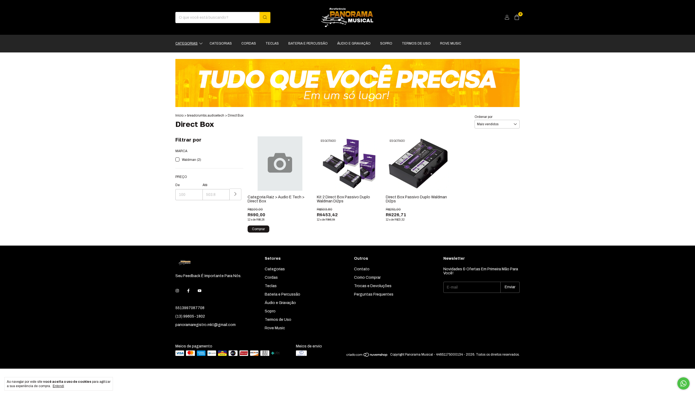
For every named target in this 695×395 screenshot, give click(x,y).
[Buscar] (265, 17)
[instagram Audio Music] (177, 291)
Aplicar (235, 194)
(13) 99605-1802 (190, 316)
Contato (361, 269)
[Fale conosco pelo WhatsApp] (683, 383)
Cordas (248, 43)
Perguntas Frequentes (373, 294)
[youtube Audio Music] (199, 291)
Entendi (58, 386)
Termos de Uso (416, 43)
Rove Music (450, 43)
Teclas (272, 43)
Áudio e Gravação (354, 43)
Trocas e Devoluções (372, 286)
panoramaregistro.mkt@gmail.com (205, 325)
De (177, 185)
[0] (517, 17)
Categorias (186, 43)
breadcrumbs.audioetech (205, 115)
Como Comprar (367, 277)
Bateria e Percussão (308, 43)
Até (205, 185)
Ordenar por (483, 117)
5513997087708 (189, 308)
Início (179, 115)
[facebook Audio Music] (188, 291)
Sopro (386, 43)
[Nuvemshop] (367, 356)
